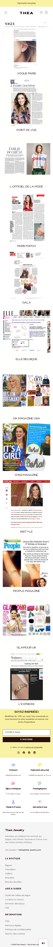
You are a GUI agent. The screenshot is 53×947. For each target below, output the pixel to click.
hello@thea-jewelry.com (30, 850)
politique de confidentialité (34, 747)
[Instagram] (18, 752)
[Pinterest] (29, 752)
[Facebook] (24, 752)
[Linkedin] (34, 752)
